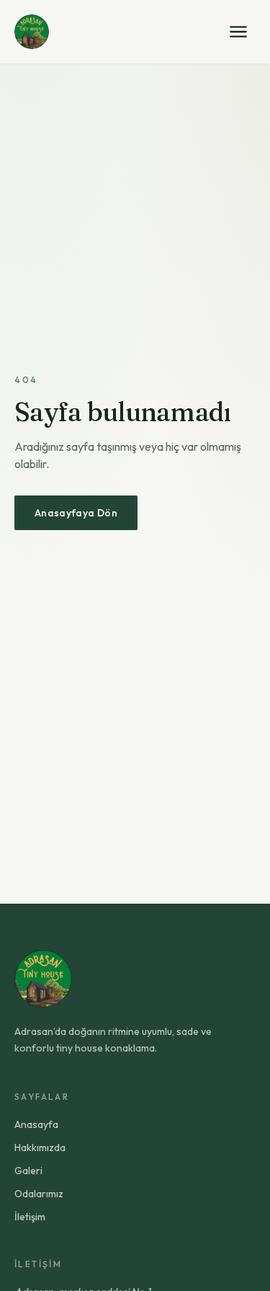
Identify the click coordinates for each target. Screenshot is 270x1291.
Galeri (28, 1170)
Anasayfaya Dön (76, 512)
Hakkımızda (40, 1147)
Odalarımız (38, 1193)
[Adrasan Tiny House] (31, 31)
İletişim (29, 1216)
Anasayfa (36, 1124)
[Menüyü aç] (238, 31)
